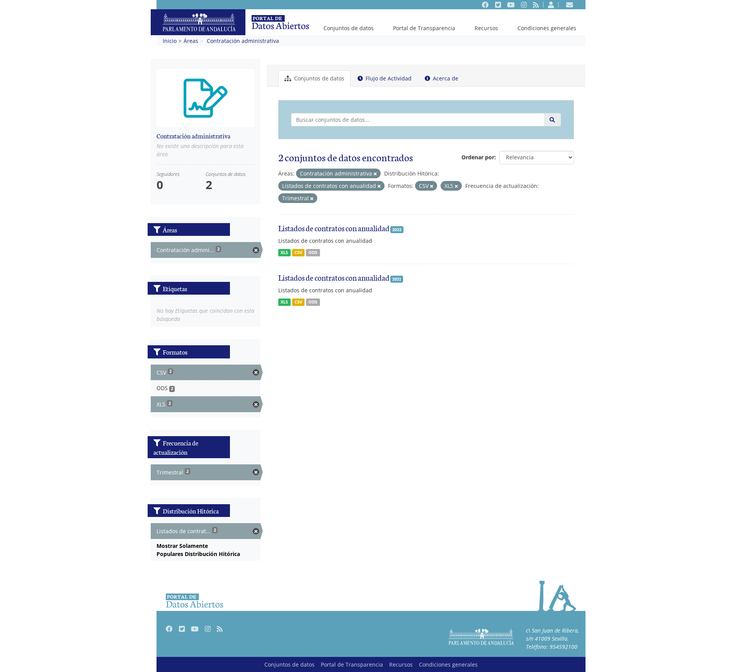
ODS (312, 252)
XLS (284, 252)
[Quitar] (375, 174)
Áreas (191, 40)
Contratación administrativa (243, 40)
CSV (298, 252)
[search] (553, 120)
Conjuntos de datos (348, 28)
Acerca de (444, 78)
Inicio (170, 40)
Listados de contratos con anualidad (334, 227)
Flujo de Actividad (388, 78)
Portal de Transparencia (424, 28)
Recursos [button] (486, 28)
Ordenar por (477, 157)
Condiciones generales (546, 28)
